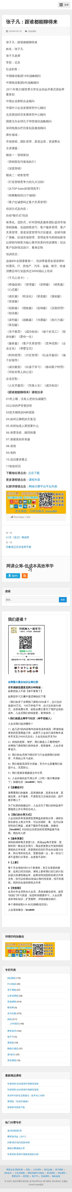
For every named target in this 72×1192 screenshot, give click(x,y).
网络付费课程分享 (16, 1148)
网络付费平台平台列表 (43, 486)
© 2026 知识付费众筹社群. (17, 1181)
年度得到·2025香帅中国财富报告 (23, 1089)
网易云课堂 (12, 1048)
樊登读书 (11, 1030)
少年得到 (14, 1023)
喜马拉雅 (11, 1013)
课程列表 (34, 480)
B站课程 (11, 978)
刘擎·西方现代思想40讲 (18, 1142)
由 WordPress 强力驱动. (40, 1181)
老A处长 (11, 1054)
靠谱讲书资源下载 (16, 1107)
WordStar (56, 1181)
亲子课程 (11, 989)
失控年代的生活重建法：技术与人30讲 (26, 1095)
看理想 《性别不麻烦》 (18, 1101)
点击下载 (34, 473)
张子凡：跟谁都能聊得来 (32, 21)
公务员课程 (12, 995)
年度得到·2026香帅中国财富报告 (23, 1083)
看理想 (10, 1042)
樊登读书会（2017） (17, 1136)
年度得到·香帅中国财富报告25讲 (23, 1154)
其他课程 (32, 31)
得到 (9, 1019)
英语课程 (11, 1060)
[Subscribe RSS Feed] (25, 575)
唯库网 (10, 1007)
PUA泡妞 (11, 983)
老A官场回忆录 (14, 1130)
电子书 (10, 1036)
